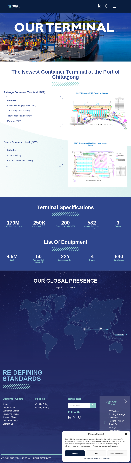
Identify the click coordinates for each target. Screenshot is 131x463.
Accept (75, 453)
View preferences (117, 453)
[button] (126, 434)
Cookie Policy (88, 459)
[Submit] (92, 405)
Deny (96, 453)
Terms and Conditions (102, 459)
